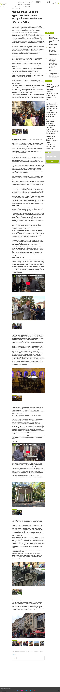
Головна (1, 6)
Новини (22, 2)
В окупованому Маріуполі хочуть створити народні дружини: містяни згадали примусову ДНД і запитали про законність (52, 109)
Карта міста (48, 2)
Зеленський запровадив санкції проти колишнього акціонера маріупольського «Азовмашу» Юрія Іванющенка (52, 126)
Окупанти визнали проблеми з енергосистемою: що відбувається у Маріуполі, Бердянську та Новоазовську (54, 40)
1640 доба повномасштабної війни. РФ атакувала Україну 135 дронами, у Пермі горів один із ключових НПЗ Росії (52, 91)
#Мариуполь (14, 654)
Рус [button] (53, 3)
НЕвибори (51, 156)
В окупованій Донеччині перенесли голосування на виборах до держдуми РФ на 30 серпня (54, 52)
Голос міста (20, 4)
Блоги (28, 2)
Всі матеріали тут (52, 161)
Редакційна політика (27, 4)
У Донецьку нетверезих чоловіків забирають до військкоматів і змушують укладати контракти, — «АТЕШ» (53, 64)
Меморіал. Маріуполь (38, 2)
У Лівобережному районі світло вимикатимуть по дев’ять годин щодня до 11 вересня (54, 77)
